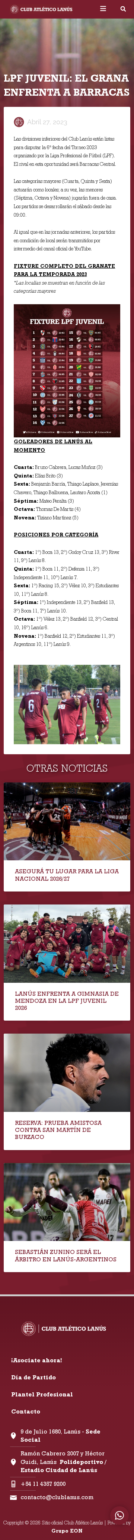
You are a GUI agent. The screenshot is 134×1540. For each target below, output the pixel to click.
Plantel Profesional (42, 1394)
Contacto (25, 1411)
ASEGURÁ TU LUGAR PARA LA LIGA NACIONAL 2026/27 (67, 875)
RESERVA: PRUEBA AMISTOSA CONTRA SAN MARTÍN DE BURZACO (58, 1129)
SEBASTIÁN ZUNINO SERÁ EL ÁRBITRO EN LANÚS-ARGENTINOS (66, 1255)
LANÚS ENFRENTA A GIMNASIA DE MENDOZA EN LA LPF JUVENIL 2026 (67, 1000)
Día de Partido (33, 1377)
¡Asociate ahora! (36, 1360)
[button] (123, 9)
